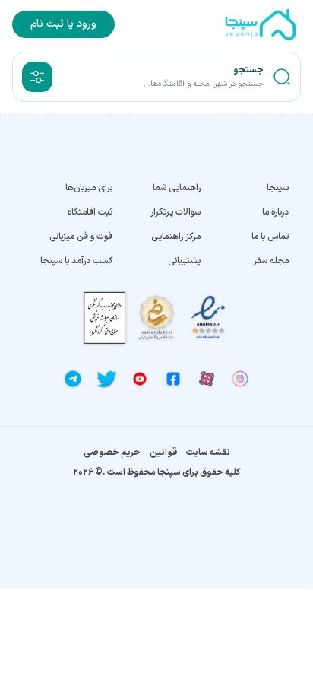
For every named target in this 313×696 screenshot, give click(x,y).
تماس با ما (270, 236)
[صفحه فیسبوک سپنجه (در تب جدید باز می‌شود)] (173, 378)
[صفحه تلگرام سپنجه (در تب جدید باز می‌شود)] (73, 378)
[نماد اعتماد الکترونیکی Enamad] (208, 317)
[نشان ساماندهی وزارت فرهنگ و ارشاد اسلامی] (156, 318)
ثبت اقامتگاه (90, 212)
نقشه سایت (208, 452)
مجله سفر (271, 261)
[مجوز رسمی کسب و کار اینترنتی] (105, 317)
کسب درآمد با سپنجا (76, 261)
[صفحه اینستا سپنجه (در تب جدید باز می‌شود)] (240, 378)
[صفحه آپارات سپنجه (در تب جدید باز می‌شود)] (206, 378)
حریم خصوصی (112, 452)
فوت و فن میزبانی (80, 236)
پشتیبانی (184, 261)
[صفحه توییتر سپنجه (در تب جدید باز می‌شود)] (106, 378)
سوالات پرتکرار (175, 212)
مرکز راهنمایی (176, 236)
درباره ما (275, 212)
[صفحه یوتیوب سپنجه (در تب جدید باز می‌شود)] (139, 378)
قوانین (163, 452)
